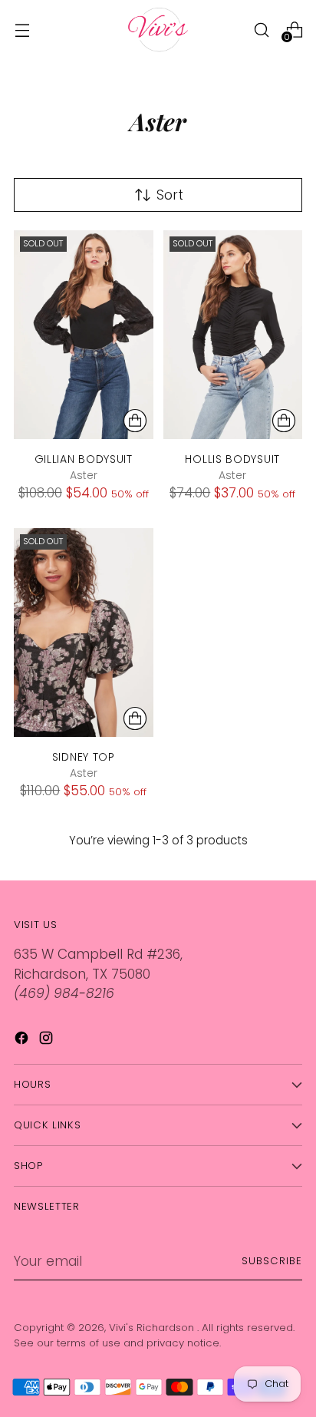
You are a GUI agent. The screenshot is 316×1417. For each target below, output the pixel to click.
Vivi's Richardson (153, 1327)
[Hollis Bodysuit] (233, 334)
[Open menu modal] (22, 29)
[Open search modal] (261, 29)
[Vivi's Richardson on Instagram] (47, 1041)
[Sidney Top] (83, 632)
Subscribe (272, 1261)
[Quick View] (135, 420)
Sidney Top (83, 757)
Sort (169, 195)
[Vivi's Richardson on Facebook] (23, 1041)
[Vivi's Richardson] (158, 29)
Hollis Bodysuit (232, 459)
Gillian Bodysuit (84, 459)
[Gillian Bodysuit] (83, 334)
